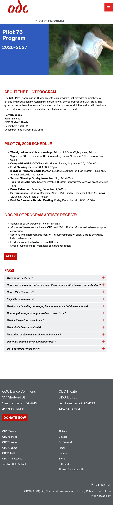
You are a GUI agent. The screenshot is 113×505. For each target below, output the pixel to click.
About (62, 447)
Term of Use (104, 491)
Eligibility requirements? (20, 299)
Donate (63, 453)
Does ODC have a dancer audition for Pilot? (31, 341)
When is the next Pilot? (20, 278)
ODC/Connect (10, 447)
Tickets (63, 431)
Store (62, 458)
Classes (63, 437)
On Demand (65, 442)
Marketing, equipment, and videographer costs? (34, 334)
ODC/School (9, 437)
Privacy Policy (85, 491)
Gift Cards (64, 464)
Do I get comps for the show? (23, 348)
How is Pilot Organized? (20, 292)
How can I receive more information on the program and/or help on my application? (54, 285)
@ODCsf (105, 485)
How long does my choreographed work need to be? (36, 313)
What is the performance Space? (25, 320)
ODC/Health (9, 453)
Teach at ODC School (14, 464)
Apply (11, 256)
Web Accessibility (101, 496)
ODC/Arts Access (12, 458)
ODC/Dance (9, 431)
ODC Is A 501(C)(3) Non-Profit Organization (48, 491)
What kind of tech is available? (24, 327)
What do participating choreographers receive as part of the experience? (47, 306)
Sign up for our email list (72, 469)
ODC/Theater (10, 442)
